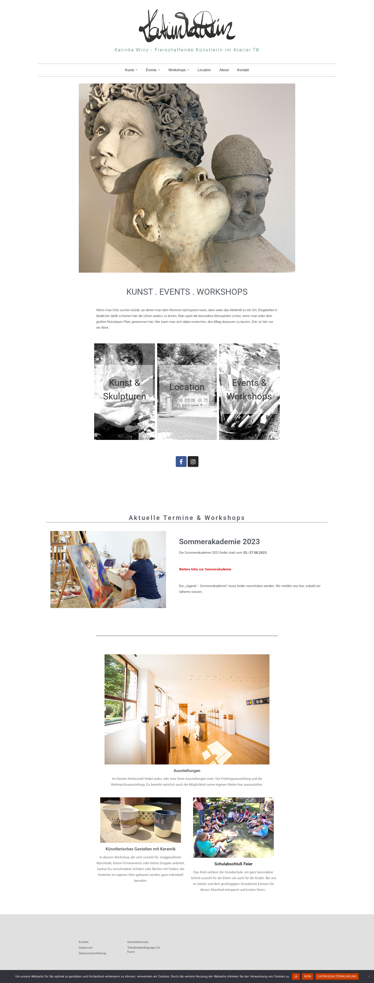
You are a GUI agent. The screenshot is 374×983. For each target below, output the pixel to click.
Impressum (86, 947)
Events (151, 70)
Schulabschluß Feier (233, 863)
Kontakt (243, 70)
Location (204, 70)
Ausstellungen (187, 770)
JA (296, 976)
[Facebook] (181, 461)
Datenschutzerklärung (92, 953)
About (224, 70)
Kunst (129, 70)
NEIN (307, 976)
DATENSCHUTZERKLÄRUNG (337, 976)
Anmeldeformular (137, 942)
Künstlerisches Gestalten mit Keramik (141, 848)
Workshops (177, 70)
